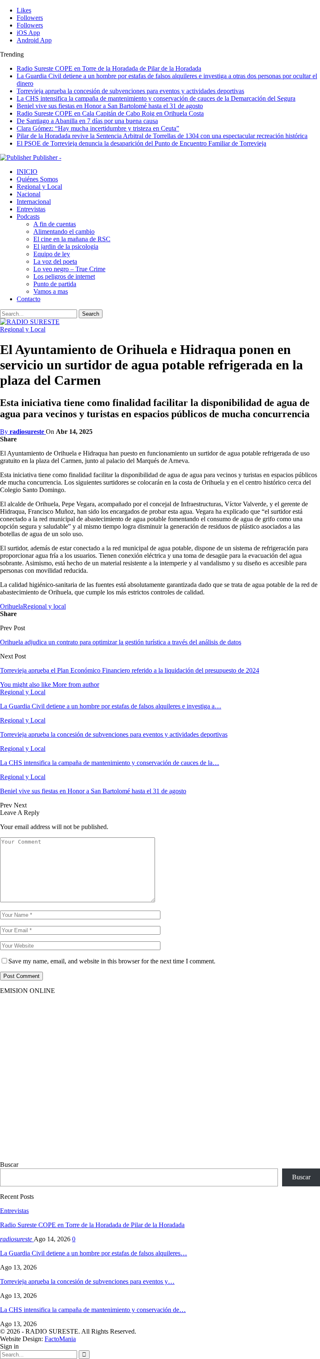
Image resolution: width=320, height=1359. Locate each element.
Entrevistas (31, 209)
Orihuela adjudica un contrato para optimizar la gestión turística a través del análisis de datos (120, 642)
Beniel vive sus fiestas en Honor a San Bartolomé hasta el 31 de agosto (110, 105)
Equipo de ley (51, 253)
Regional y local (44, 606)
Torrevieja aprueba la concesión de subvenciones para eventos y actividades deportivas (130, 90)
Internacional (34, 201)
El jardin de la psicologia (65, 246)
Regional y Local (39, 186)
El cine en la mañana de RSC (71, 239)
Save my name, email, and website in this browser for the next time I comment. (111, 961)
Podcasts (28, 216)
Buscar (9, 1164)
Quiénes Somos (37, 179)
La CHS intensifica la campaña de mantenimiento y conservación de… (93, 1309)
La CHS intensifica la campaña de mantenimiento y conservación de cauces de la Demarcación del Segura (156, 98)
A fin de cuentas (54, 224)
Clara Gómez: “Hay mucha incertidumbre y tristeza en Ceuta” (98, 128)
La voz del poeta (55, 261)
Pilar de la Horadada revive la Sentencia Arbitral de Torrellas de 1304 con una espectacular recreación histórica (162, 135)
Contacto (28, 298)
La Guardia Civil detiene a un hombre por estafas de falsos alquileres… (93, 1253)
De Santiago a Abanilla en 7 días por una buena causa (87, 120)
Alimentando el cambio (64, 231)
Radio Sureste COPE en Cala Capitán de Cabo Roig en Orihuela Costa (110, 113)
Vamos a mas (50, 291)
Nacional (28, 194)
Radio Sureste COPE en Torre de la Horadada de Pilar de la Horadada (109, 68)
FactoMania (60, 1338)
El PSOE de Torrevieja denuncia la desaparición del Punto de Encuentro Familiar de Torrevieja (141, 143)
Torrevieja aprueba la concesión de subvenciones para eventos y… (87, 1281)
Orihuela (11, 606)
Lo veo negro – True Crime (69, 268)
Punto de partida (54, 283)
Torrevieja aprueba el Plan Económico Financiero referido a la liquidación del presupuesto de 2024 (129, 670)
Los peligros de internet (64, 276)
